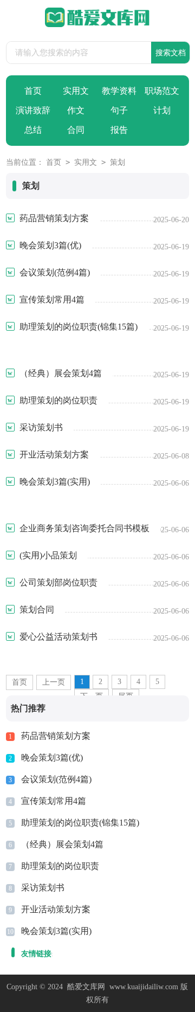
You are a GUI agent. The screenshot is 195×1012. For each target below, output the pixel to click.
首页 (33, 90)
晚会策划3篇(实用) (56, 931)
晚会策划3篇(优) (52, 757)
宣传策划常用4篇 (53, 800)
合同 (75, 129)
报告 (119, 129)
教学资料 (119, 90)
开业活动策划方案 (55, 909)
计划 (162, 110)
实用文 (76, 90)
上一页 (53, 682)
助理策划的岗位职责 (60, 866)
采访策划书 (42, 887)
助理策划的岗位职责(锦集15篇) (80, 822)
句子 (119, 110)
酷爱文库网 (86, 987)
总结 (33, 129)
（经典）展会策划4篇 (62, 844)
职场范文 (162, 90)
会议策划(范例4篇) (56, 779)
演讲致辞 (33, 110)
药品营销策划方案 (55, 735)
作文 (75, 110)
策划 (117, 162)
